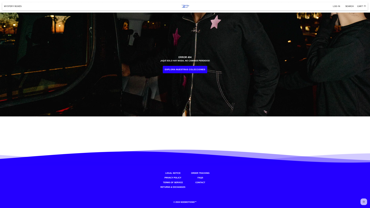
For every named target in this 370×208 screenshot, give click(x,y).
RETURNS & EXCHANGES (172, 187)
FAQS (200, 178)
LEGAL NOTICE (173, 173)
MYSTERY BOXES (13, 6)
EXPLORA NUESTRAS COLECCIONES (185, 69)
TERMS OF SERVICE (173, 182)
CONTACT (200, 182)
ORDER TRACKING (200, 173)
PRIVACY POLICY (172, 178)
